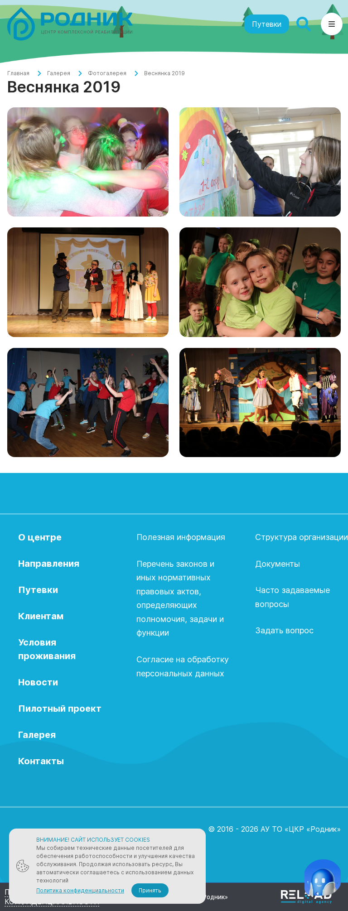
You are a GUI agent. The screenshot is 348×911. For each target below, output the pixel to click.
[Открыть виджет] (322, 877)
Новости (38, 682)
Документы (277, 564)
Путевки (266, 24)
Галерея (58, 73)
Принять (150, 890)
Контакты (41, 761)
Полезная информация (180, 537)
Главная (18, 73)
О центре (40, 537)
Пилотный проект (60, 708)
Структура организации (301, 537)
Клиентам (40, 616)
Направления (48, 563)
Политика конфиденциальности (80, 890)
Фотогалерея (107, 73)
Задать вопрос (284, 630)
